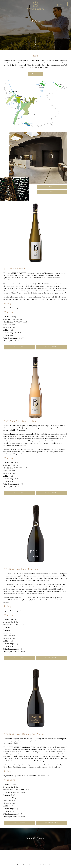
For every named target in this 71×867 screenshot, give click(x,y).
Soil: (5, 325)
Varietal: (6, 317)
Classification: (8, 322)
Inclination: (7, 633)
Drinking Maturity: (10, 341)
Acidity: (6, 330)
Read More (35, 74)
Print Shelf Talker (51, 347)
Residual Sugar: (9, 333)
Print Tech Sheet (19, 347)
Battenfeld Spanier (35, 838)
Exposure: (6, 630)
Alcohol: (6, 335)
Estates (25, 865)
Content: (6, 327)
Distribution (43, 865)
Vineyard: (6, 628)
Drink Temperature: (10, 338)
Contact (51, 865)
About (19, 865)
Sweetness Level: (9, 319)
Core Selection (33, 865)
